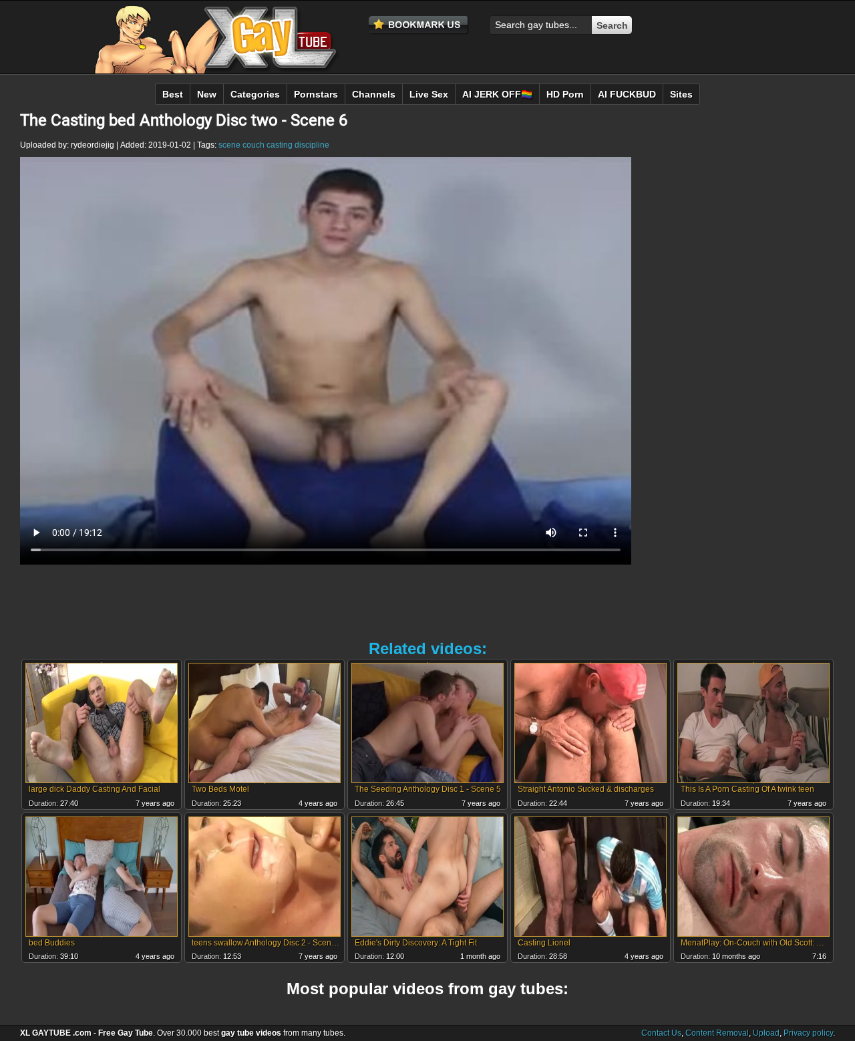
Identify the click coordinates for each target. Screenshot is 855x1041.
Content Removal (717, 1033)
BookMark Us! (419, 25)
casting (280, 145)
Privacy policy (808, 1033)
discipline (312, 145)
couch (253, 145)
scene (229, 145)
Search (612, 25)
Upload (766, 1033)
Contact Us (661, 1033)
